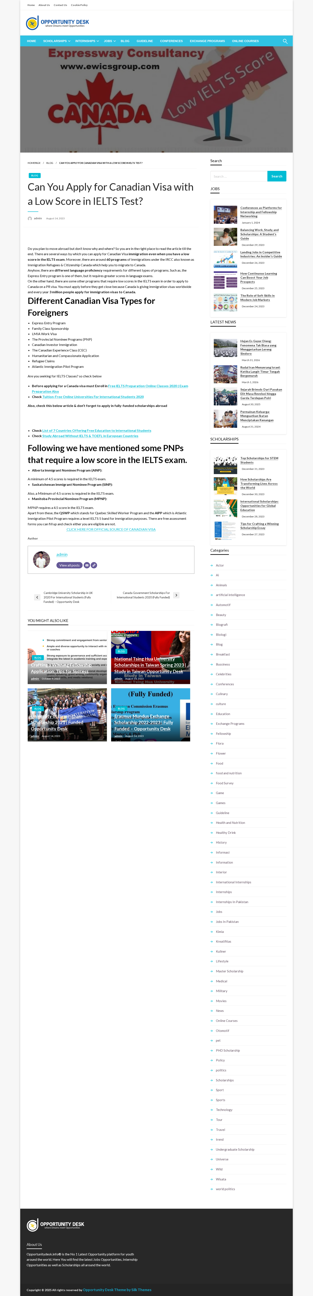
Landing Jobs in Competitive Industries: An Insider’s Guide (261, 254)
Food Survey (225, 783)
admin (38, 218)
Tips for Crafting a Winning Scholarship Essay (259, 526)
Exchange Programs (207, 41)
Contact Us (60, 5)
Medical (221, 981)
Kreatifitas (223, 941)
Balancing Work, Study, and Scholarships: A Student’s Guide (259, 234)
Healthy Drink (226, 832)
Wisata (221, 1179)
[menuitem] (31, 41)
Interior (221, 872)
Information (224, 862)
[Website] (94, 565)
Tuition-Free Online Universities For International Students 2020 (93, 397)
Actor (220, 565)
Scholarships (55, 41)
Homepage (34, 162)
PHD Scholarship (228, 1050)
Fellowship (223, 733)
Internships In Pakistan (232, 902)
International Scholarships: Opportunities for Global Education (259, 505)
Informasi (223, 852)
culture (221, 704)
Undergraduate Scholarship (235, 1149)
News (220, 1011)
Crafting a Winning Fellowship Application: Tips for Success (61, 668)
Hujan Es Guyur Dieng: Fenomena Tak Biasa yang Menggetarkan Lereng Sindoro (258, 347)
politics (221, 1070)
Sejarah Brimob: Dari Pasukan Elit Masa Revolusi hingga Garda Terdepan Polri (261, 393)
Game (220, 793)
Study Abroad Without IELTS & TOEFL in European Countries (90, 436)
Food (219, 763)
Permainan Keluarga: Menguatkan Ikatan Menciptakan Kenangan (257, 416)
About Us (44, 5)
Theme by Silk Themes (132, 1290)
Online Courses (245, 41)
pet (218, 1040)
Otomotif (222, 1031)
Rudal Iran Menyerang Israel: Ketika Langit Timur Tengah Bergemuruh (260, 371)
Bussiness (223, 664)
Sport (220, 1090)
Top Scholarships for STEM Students (259, 460)
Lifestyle (222, 961)
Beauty (221, 615)
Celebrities (223, 674)
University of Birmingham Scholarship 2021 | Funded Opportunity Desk (57, 722)
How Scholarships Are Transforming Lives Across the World (259, 483)
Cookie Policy (79, 5)
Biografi (222, 624)
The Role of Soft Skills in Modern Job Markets (257, 298)
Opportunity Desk (98, 1290)
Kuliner (221, 951)
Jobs (108, 41)
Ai (217, 575)
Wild (219, 1169)
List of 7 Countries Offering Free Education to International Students (96, 430)
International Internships (233, 882)
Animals (221, 585)
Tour (219, 1120)
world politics (225, 1189)
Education (223, 714)
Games (220, 803)
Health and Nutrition (230, 822)
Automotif (223, 605)
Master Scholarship (229, 971)
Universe (222, 1159)
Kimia (220, 931)
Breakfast (223, 654)
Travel (220, 1130)
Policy (220, 1060)
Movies (221, 1001)
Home (31, 5)
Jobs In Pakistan (227, 921)
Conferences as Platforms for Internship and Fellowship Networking (261, 212)
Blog (125, 41)
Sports (220, 1100)
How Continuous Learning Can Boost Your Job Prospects (258, 277)
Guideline (145, 41)
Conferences (171, 41)
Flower (221, 753)
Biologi (221, 634)
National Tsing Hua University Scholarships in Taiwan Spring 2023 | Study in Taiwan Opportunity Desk (150, 665)
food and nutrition (229, 773)
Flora (220, 743)
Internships (85, 41)
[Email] (87, 565)
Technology (224, 1110)
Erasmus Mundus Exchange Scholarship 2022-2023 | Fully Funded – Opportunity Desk (143, 722)
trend (220, 1139)
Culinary (222, 694)
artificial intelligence (230, 595)
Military (221, 991)
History (221, 842)
